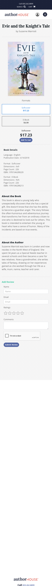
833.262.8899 (27, 4)
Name (6, 286)
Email (6, 297)
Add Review (8, 282)
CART (31, 7)
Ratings (7, 307)
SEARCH (20, 7)
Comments (9, 319)
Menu (46, 14)
